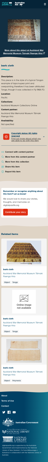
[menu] (45, 4)
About (4, 395)
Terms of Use (7, 401)
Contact (5, 406)
